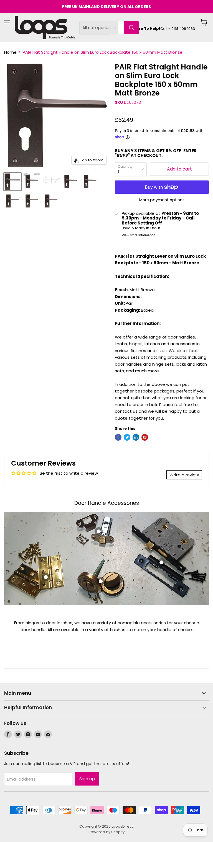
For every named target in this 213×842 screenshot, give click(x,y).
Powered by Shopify (106, 832)
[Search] (131, 27)
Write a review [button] (184, 475)
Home (10, 52)
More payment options (161, 200)
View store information (138, 235)
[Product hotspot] (46, 577)
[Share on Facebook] (118, 437)
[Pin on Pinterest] (144, 437)
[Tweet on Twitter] (127, 437)
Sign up (87, 779)
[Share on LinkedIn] (136, 437)
